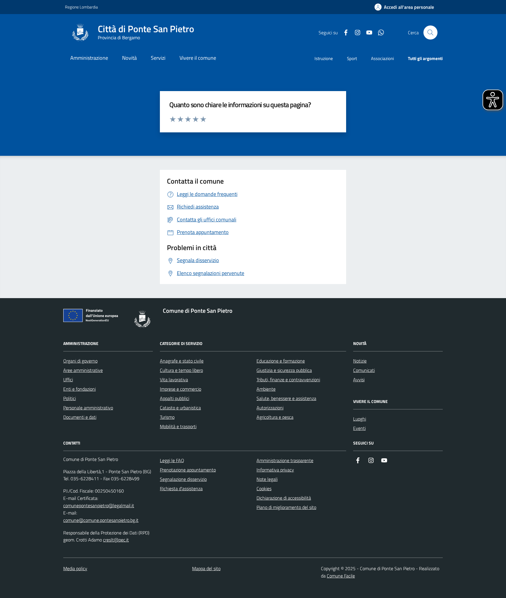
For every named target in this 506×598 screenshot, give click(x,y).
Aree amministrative (83, 370)
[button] (404, 7)
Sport (352, 58)
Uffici (68, 379)
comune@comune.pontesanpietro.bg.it (101, 520)
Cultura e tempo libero (181, 370)
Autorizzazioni (270, 407)
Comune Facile (341, 575)
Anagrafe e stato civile (182, 360)
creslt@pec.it (116, 539)
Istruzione (323, 58)
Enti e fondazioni (79, 388)
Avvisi (359, 379)
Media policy (75, 568)
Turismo (167, 417)
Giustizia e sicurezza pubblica (284, 370)
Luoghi (359, 418)
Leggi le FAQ (172, 460)
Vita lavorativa (174, 379)
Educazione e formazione (281, 360)
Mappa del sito (206, 568)
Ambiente (266, 388)
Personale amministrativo (88, 407)
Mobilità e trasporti (178, 426)
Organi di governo (80, 360)
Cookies (264, 488)
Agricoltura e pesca (275, 417)
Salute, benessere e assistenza (286, 398)
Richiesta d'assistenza (181, 488)
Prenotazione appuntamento (188, 469)
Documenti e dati (79, 417)
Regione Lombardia (81, 7)
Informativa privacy (275, 469)
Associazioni (382, 58)
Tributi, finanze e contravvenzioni (288, 379)
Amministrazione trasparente (285, 460)
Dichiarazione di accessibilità (284, 497)
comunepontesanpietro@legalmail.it (98, 505)
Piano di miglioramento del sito (286, 507)
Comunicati (364, 370)
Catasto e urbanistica (180, 407)
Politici (69, 398)
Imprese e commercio (180, 388)
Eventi (359, 428)
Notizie (360, 360)
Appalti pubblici (174, 398)
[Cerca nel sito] (430, 32)
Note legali (267, 479)
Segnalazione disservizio (183, 479)
